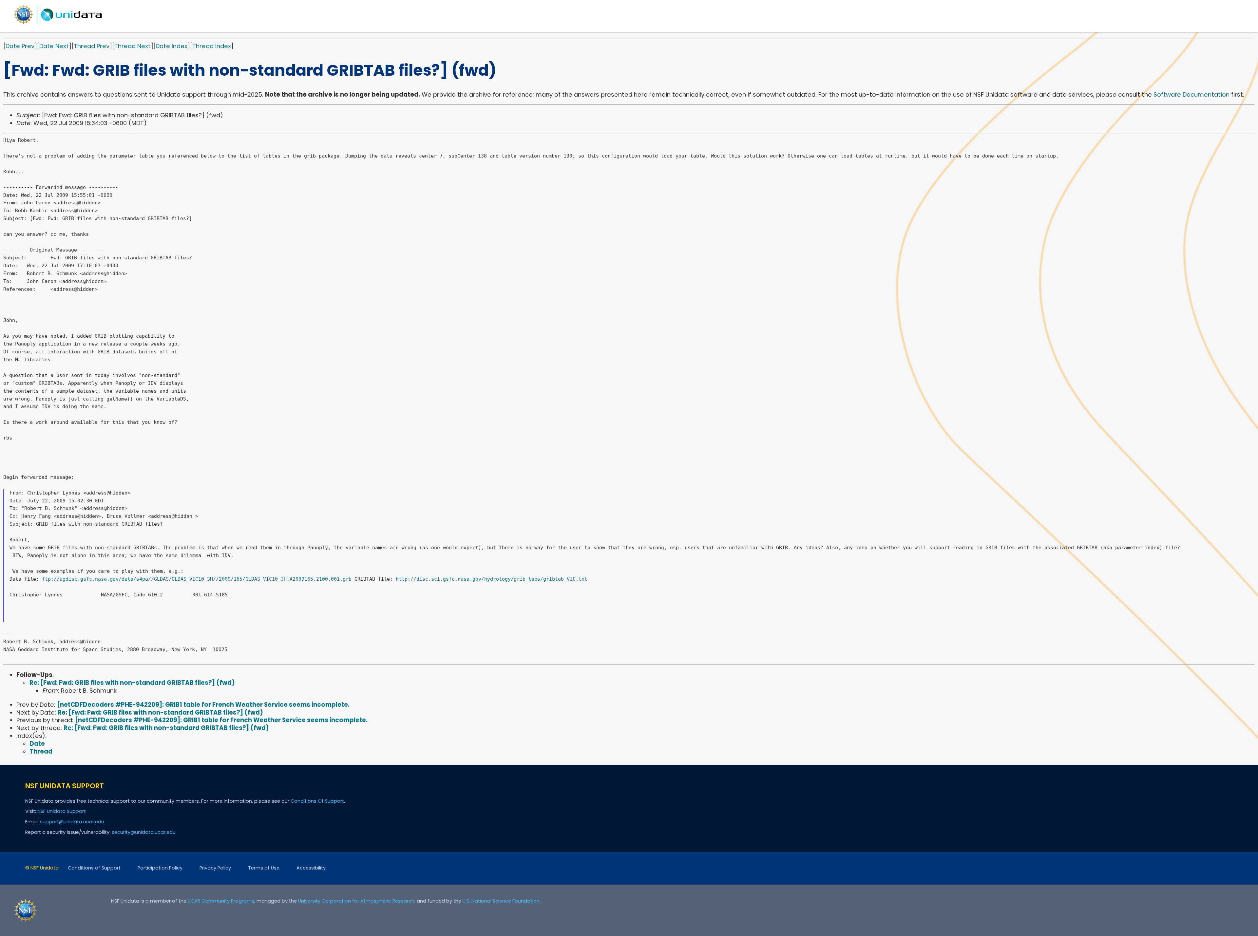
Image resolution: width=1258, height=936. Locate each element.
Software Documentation (1191, 94)
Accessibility (311, 868)
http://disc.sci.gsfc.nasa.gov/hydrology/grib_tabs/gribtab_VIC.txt (491, 579)
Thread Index (211, 46)
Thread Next (132, 46)
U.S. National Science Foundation (501, 901)
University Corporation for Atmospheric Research (356, 901)
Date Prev (20, 46)
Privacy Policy (215, 868)
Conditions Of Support (317, 801)
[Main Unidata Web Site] (58, 24)
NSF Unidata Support (61, 811)
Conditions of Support (94, 868)
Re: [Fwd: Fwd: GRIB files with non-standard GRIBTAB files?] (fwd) (132, 683)
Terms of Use (263, 868)
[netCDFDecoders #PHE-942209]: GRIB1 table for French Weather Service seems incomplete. (203, 705)
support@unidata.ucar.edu (72, 821)
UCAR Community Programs (221, 901)
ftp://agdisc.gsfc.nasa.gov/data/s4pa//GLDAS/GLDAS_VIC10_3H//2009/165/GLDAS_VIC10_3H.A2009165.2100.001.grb (197, 579)
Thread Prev (91, 46)
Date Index (171, 46)
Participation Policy (160, 868)
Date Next (54, 46)
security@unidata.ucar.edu (144, 832)
